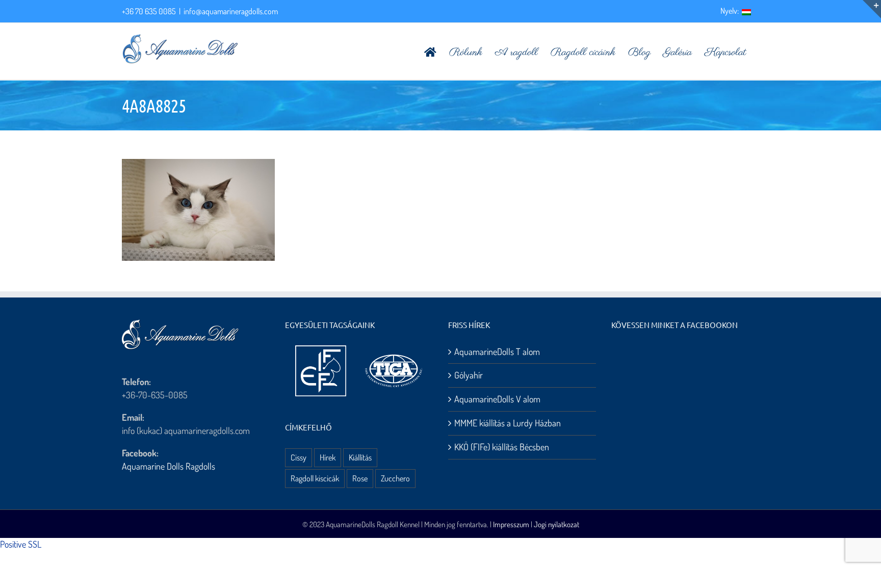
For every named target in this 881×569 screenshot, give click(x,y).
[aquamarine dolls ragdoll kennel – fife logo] (320, 350)
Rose (360, 478)
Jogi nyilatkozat (556, 524)
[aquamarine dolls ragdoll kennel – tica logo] (393, 355)
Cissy (298, 457)
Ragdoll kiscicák (315, 478)
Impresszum (511, 524)
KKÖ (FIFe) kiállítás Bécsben (501, 446)
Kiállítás (360, 457)
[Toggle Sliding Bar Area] (872, 9)
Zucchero (395, 478)
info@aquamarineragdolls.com (231, 11)
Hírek (327, 457)
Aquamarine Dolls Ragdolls (168, 466)
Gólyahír (468, 375)
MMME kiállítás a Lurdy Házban (507, 422)
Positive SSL (20, 544)
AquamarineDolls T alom (497, 351)
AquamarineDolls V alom (497, 398)
